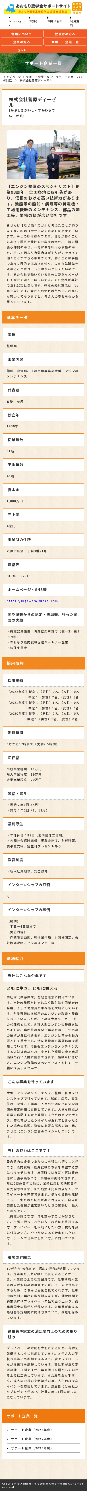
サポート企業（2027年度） (32, 1439)
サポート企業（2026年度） (32, 1429)
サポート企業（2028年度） (32, 1448)
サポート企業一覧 (38, 76)
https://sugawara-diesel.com (32, 601)
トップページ (12, 76)
